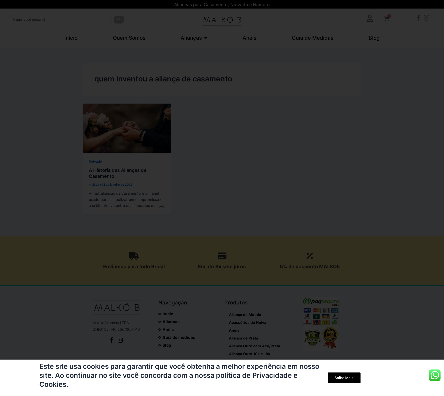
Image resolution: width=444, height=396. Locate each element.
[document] (222, 198)
